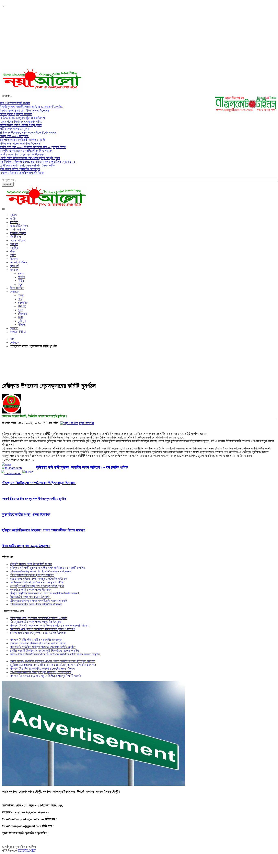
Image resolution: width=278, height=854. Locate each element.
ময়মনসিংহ (23, 302)
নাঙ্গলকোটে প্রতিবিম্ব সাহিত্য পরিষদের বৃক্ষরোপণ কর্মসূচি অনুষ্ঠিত (43, 647)
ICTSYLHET (27, 850)
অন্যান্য (14, 269)
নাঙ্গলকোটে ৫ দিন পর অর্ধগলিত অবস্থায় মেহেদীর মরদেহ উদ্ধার (42, 668)
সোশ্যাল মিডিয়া (18, 332)
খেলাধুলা (14, 244)
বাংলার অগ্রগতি (18, 229)
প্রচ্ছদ (13, 214)
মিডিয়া (21, 280)
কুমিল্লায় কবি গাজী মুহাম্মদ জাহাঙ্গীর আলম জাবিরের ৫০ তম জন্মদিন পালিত (82, 467)
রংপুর (20, 317)
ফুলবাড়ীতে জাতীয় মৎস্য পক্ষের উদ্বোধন (26, 514)
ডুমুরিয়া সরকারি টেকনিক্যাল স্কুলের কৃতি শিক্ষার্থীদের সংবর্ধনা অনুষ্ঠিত (44, 650)
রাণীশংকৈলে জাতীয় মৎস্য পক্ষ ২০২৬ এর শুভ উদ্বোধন (38, 632)
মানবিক (21, 277)
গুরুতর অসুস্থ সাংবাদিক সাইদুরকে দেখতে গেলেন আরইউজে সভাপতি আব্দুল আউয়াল (52, 661)
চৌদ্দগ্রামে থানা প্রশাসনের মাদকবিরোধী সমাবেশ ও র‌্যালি (38, 600)
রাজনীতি (14, 222)
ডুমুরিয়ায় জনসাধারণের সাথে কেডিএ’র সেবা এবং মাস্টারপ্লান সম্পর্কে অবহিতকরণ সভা (53, 665)
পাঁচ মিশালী (15, 236)
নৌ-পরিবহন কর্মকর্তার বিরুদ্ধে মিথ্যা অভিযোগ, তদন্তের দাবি (40, 672)
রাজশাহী (22, 306)
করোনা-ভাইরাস (17, 240)
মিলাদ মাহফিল (17, 288)
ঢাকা (20, 299)
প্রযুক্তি (14, 247)
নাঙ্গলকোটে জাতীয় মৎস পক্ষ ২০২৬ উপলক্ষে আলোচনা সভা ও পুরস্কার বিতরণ (49, 625)
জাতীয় (13, 218)
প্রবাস (13, 255)
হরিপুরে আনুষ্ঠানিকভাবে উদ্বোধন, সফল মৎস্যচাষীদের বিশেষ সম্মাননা (43, 530)
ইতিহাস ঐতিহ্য (18, 233)
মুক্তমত (14, 328)
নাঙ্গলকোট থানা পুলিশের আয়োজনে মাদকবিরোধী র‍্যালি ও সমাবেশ (42, 629)
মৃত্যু (20, 284)
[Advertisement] (139, 38)
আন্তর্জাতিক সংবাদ (19, 225)
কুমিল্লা (22, 321)
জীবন (12, 251)
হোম (12, 339)
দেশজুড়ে (14, 291)
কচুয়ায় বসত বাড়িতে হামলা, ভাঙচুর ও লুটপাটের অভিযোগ (38, 578)
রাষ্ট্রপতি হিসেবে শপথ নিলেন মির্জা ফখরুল (31, 564)
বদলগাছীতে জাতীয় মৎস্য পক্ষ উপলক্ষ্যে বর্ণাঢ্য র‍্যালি (34, 498)
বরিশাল (21, 324)
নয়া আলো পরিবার (18, 262)
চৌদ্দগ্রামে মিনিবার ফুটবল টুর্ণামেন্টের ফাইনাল (32, 575)
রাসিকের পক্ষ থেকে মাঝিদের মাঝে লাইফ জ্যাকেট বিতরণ (38, 643)
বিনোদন (14, 258)
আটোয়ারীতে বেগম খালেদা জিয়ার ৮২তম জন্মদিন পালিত (37, 582)
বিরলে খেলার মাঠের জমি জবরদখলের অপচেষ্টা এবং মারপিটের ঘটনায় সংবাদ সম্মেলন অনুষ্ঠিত (55, 654)
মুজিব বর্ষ (14, 266)
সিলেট (21, 295)
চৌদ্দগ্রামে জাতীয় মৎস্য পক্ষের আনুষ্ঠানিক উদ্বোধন (36, 604)
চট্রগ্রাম (22, 313)
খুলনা (20, 310)
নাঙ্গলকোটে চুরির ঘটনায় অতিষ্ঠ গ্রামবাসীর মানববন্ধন (36, 639)
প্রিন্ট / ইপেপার (86, 423)
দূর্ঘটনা (21, 273)
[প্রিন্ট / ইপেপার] (69, 423)
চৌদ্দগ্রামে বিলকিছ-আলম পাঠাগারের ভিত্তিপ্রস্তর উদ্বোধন (39, 483)
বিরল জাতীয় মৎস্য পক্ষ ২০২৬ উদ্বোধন (26, 546)
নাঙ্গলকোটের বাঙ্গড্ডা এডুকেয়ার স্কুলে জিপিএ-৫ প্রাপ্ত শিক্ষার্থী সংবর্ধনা (45, 676)
